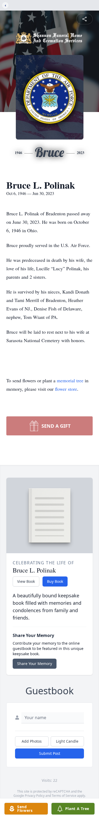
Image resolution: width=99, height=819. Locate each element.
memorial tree (70, 380)
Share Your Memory (34, 663)
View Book (26, 581)
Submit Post (49, 753)
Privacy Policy (35, 795)
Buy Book (55, 581)
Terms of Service (64, 795)
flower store (66, 389)
